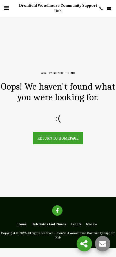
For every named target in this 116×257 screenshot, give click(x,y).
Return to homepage (58, 138)
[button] (6, 8)
